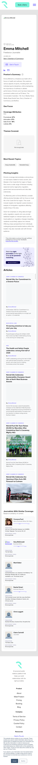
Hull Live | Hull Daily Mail (11, 529)
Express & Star (18, 621)
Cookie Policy (19, 723)
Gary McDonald (18, 542)
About (19, 693)
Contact (19, 727)
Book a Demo (22, 5)
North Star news (21, 597)
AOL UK (23, 531)
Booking (19, 704)
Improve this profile (12, 241)
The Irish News (8, 552)
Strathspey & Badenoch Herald (18, 599)
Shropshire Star (26, 621)
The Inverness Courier (10, 597)
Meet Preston (19, 697)
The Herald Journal (18, 576)
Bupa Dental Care (11, 323)
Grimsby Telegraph (9, 531)
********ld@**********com (19, 546)
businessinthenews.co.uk (11, 572)
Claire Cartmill (18, 632)
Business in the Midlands (24, 572)
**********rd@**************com (21, 523)
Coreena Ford (18, 519)
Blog (19, 707)
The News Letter (9, 642)
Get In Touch (19, 736)
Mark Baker (17, 563)
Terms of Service (19, 717)
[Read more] (19, 294)
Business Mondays (9, 621)
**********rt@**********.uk (19, 591)
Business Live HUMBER (23, 529)
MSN (7, 345)
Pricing (19, 700)
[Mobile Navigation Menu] (34, 5)
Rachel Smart (18, 587)
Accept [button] (14, 761)
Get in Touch (14, 65)
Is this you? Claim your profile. (10, 44)
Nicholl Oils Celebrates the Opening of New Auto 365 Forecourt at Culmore (16, 479)
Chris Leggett (18, 612)
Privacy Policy (19, 720)
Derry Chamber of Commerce (14, 59)
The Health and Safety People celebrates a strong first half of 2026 (18, 350)
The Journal (18, 531)
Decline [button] (23, 761)
